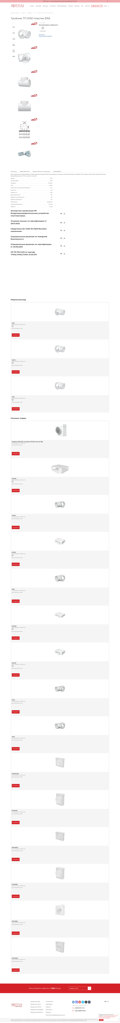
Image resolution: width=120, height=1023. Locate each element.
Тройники (29, 13)
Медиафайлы (57, 171)
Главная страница (15, 13)
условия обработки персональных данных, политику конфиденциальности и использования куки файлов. (108, 1017)
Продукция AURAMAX (36, 1009)
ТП (35, 13)
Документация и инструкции (41, 171)
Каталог (32, 5)
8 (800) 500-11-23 (96, 6)
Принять (101, 1020)
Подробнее (15, 335)
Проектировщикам (62, 5)
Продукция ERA (35, 1001)
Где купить (45, 5)
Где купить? (42, 34)
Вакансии (77, 5)
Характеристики (25, 171)
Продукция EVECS (35, 1007)
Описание (14, 171)
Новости (48, 1007)
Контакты (87, 5)
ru (105, 1001)
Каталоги (48, 1012)
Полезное (70, 5)
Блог (82, 5)
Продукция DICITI (35, 1004)
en (108, 1001)
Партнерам (38, 5)
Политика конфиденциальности (55, 1015)
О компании (53, 5)
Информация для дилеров (45, 36)
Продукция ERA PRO (36, 1012)
